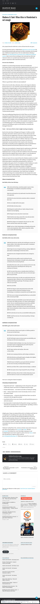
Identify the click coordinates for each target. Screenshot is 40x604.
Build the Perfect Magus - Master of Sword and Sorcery (9, 583)
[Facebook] (3, 3)
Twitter (25, 429)
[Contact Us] (13, 3)
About (7, 0)
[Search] (15, 3)
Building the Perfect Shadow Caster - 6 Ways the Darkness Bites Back (10, 590)
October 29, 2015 (8, 42)
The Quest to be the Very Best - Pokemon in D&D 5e (8, 572)
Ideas (15, 14)
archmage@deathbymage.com (10, 436)
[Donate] (10, 3)
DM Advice (5, 14)
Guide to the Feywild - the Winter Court (10, 565)
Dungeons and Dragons (15, 451)
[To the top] (37, 598)
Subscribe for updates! (7, 542)
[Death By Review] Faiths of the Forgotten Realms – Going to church (10, 508)
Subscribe (6, 551)
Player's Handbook (32, 503)
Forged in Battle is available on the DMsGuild (8, 503)
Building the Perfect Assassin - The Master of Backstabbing (9, 587)
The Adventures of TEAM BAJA (27, 557)
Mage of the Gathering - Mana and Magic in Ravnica (9, 579)
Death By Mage (9, 8)
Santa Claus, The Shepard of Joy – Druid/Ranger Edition (9, 512)
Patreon (31, 432)
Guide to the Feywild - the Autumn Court (9, 576)
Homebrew (10, 14)
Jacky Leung (17, 42)
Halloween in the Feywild (28, 49)
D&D (4, 451)
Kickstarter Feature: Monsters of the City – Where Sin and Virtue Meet (10, 498)
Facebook (19, 429)
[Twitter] (6, 3)
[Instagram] (8, 3)
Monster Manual (24, 504)
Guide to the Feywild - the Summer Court (9, 569)
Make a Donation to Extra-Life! (27, 537)
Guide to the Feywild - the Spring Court (10, 559)
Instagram (6, 431)
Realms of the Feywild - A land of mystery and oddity (9, 563)
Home (3, 0)
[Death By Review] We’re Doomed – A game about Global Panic (10, 517)
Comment (34, 486)
